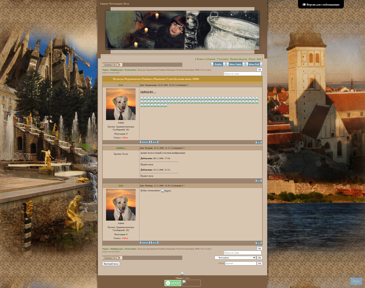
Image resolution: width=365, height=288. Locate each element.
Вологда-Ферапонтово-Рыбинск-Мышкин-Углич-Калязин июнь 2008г (169, 69)
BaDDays (121, 147)
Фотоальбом (130, 69)
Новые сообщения (206, 58)
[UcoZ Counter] (191, 285)
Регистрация (115, 3)
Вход (126, 3)
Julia (120, 84)
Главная (104, 3)
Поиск (252, 58)
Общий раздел (116, 69)
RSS (259, 58)
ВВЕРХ (356, 281)
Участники (222, 58)
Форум (105, 69)
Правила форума (238, 58)
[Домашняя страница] (154, 142)
